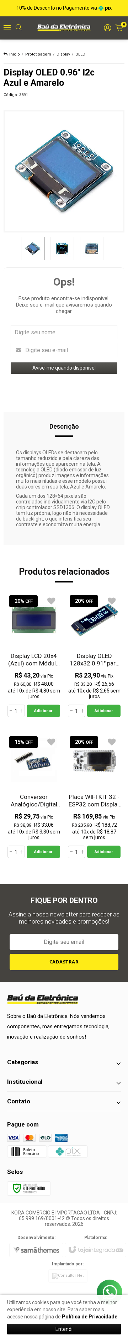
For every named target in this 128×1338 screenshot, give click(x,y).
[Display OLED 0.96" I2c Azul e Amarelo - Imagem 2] (62, 248)
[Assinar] (64, 962)
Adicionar (43, 711)
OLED (80, 54)
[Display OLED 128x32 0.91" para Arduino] (94, 655)
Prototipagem (38, 54)
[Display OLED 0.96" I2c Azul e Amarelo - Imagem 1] (32, 248)
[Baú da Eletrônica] (64, 27)
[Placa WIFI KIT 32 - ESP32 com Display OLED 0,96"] (94, 796)
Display (63, 54)
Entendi (64, 1329)
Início (14, 54)
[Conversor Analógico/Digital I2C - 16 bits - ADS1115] (34, 796)
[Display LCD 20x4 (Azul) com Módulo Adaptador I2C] (34, 655)
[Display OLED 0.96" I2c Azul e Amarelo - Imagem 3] (91, 248)
